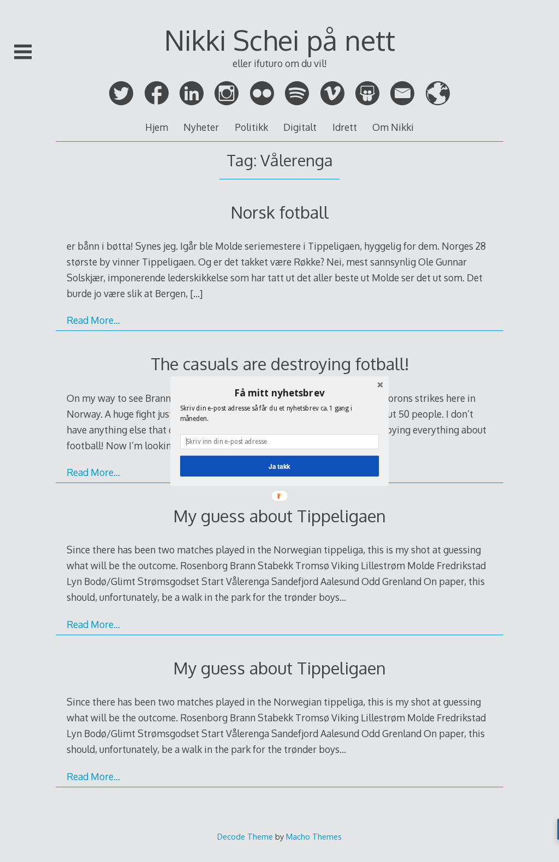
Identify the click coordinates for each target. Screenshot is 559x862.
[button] (279, 392)
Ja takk (279, 466)
